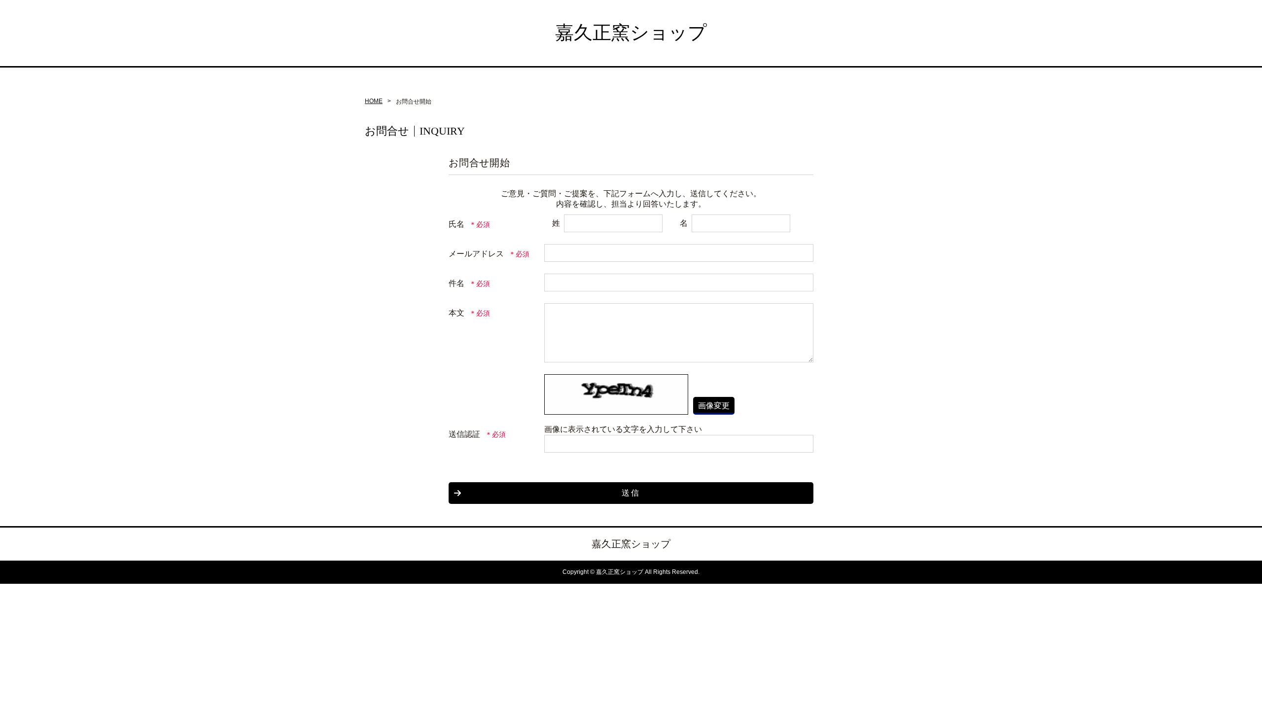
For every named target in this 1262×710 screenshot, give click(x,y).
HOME (374, 101)
